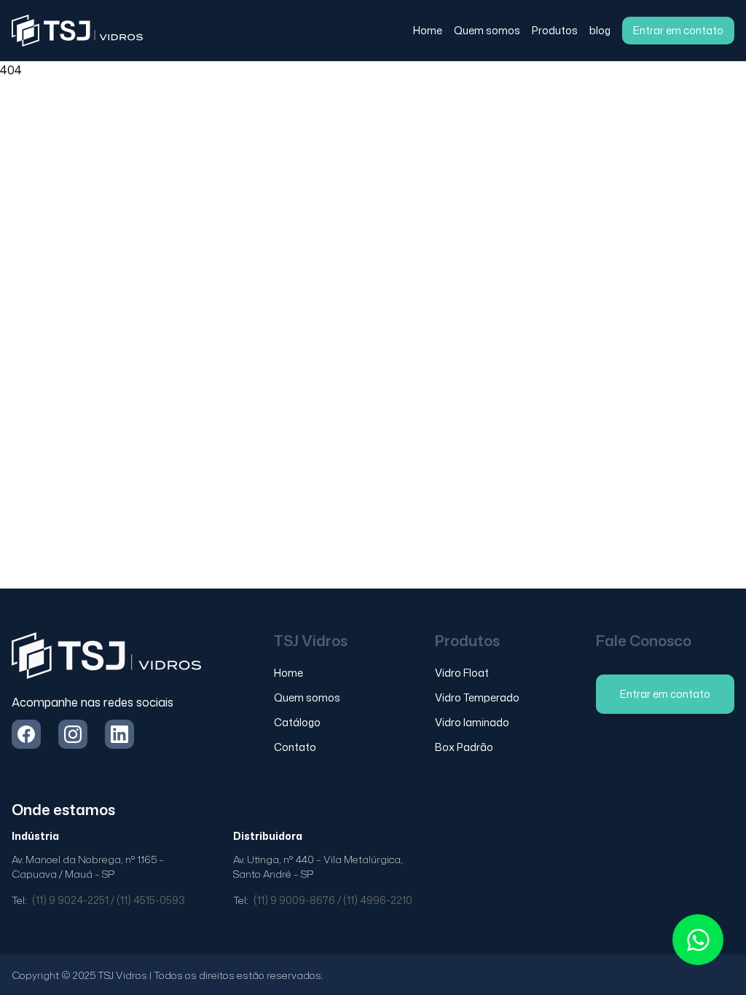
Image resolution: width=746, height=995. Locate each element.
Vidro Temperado (477, 697)
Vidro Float (462, 673)
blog (599, 30)
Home (427, 30)
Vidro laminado (472, 722)
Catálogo (297, 722)
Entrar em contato (678, 30)
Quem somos (487, 30)
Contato (295, 747)
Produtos (555, 30)
